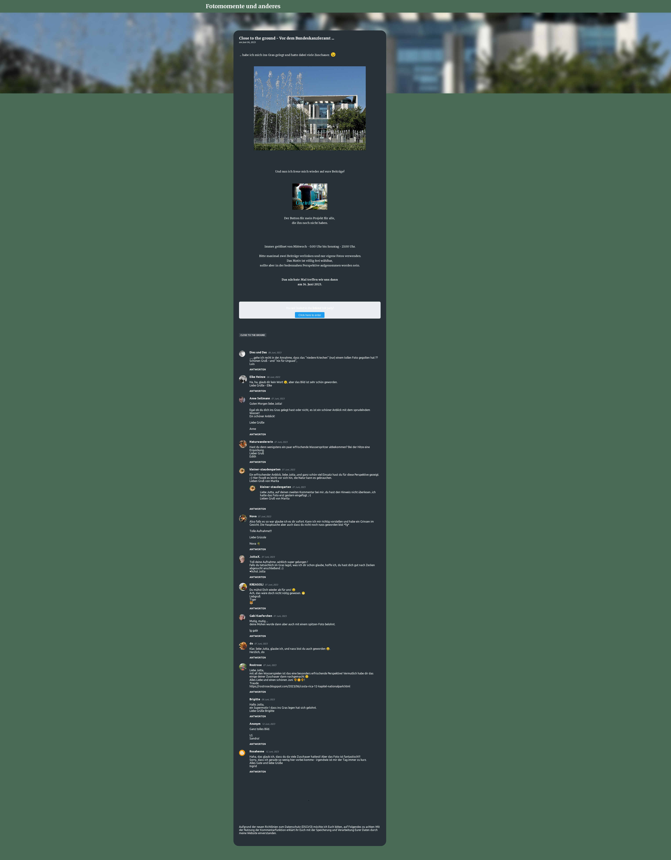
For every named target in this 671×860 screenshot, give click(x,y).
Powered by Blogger (338, 855)
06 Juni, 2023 (274, 352)
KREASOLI (257, 584)
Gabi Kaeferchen (261, 615)
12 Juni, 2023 (268, 724)
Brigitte (255, 699)
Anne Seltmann (260, 398)
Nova (253, 516)
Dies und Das (258, 352)
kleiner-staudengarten (265, 469)
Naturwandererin (261, 441)
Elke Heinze (257, 376)
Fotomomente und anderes (243, 6)
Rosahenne (257, 751)
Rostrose (256, 665)
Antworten (258, 369)
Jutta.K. (255, 556)
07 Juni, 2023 (277, 398)
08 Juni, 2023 (268, 699)
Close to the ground (252, 335)
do (251, 643)
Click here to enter (309, 315)
